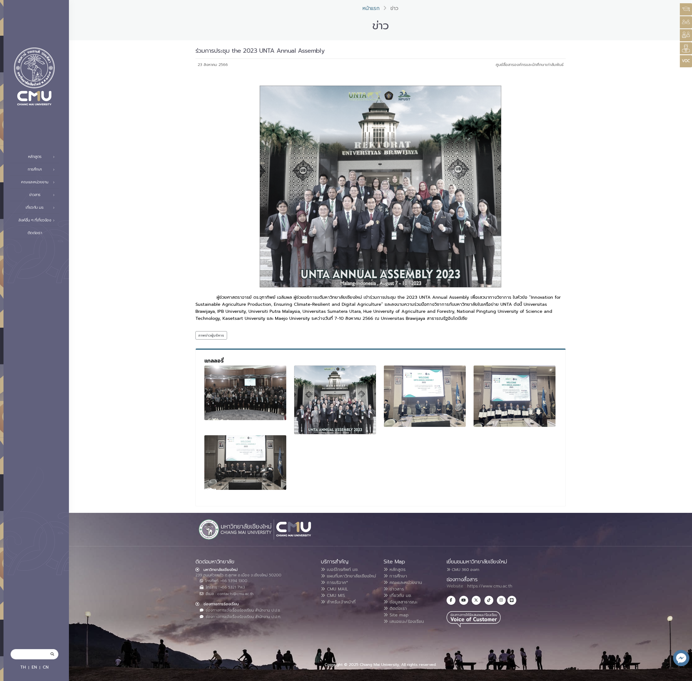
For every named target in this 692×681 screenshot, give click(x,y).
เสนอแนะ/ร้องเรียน (406, 621)
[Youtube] (463, 600)
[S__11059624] (425, 396)
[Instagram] (501, 600)
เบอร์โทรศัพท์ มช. (341, 569)
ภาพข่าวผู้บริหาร (211, 335)
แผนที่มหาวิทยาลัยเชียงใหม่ (350, 576)
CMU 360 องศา (464, 570)
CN (46, 667)
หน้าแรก (371, 8)
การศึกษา (397, 576)
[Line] (511, 600)
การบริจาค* (336, 582)
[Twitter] (476, 600)
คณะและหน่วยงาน (405, 582)
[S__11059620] (335, 400)
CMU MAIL (336, 589)
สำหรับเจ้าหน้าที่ (340, 602)
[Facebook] (451, 600)
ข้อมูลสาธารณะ (402, 602)
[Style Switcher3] (686, 9)
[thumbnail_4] (245, 393)
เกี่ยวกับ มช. (400, 595)
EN (34, 667)
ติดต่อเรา (35, 233)
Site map (398, 615)
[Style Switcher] (686, 22)
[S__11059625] (515, 396)
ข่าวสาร (396, 589)
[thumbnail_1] (245, 462)
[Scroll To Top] (682, 675)
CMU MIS (335, 595)
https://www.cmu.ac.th (489, 586)
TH (23, 667)
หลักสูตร (396, 569)
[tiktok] (488, 600)
